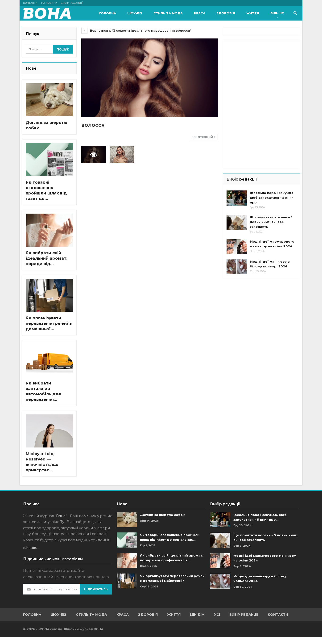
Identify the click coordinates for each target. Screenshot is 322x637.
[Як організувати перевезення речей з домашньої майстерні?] (49, 295)
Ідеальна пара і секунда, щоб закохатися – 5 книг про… (272, 197)
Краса (199, 13)
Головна (107, 13)
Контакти (30, 2)
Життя (252, 13)
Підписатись (96, 589)
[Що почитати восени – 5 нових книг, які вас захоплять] (237, 222)
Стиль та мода (168, 13)
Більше (277, 13)
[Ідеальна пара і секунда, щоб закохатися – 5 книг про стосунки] (237, 198)
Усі (217, 614)
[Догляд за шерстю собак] (49, 99)
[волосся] (122, 154)
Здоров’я (226, 13)
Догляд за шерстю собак (162, 515)
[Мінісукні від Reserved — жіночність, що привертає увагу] (49, 430)
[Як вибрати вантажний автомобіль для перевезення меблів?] (49, 360)
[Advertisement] (262, 73)
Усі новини (49, 2)
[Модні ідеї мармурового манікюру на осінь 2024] (237, 246)
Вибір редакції (72, 2)
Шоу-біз (134, 13)
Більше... (30, 548)
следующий (202, 137)
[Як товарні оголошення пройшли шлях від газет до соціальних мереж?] (49, 159)
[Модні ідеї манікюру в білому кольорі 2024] (237, 266)
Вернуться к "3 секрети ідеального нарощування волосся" (140, 30)
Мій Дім (197, 614)
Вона (61, 516)
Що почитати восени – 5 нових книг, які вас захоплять (271, 221)
